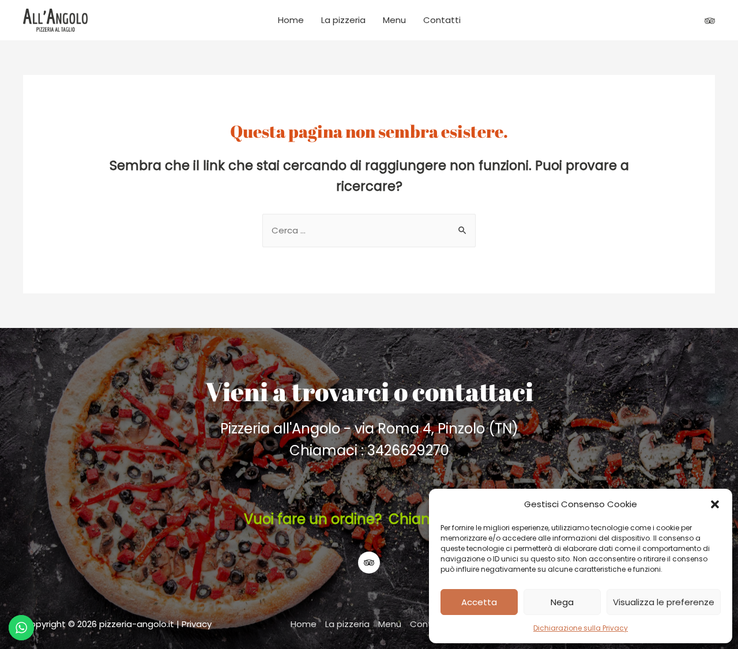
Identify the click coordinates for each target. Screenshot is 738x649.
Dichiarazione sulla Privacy (580, 628)
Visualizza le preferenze (663, 602)
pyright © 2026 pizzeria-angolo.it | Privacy (124, 624)
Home (291, 20)
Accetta (479, 602)
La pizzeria (343, 20)
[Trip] (710, 21)
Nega (562, 602)
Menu (394, 20)
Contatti (442, 20)
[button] (715, 504)
